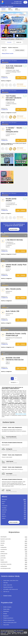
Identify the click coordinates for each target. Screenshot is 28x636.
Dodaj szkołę (6, 609)
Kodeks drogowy (7, 607)
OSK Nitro (5, 582)
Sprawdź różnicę (14, 229)
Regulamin (5, 615)
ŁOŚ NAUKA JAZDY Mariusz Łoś (10, 589)
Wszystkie (9, 42)
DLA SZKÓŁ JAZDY (18, 1)
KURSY (10, 9)
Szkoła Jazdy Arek (7, 584)
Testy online (6, 624)
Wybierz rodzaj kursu (13, 47)
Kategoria (4, 47)
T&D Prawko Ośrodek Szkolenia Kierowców (12, 442)
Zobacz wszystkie (13, 522)
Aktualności (6, 611)
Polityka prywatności (8, 618)
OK (25, 632)
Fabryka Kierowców (8, 587)
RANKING (3, 9)
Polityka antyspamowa (8, 620)
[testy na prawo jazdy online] (7, 159)
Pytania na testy (7, 595)
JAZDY (17, 9)
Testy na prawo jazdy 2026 (9, 622)
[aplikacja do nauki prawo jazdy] (14, 31)
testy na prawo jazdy (21, 414)
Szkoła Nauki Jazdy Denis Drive (10, 580)
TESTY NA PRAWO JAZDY (16, 3)
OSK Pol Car (6, 591)
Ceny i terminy (21, 77)
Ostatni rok (18, 42)
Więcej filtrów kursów (7, 53)
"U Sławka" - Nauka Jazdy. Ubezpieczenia (12, 427)
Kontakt (5, 613)
